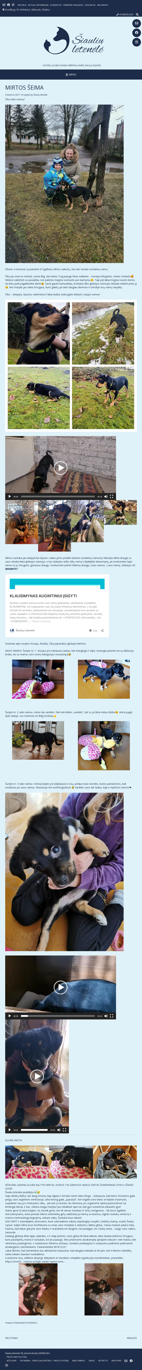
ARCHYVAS (116, 1360)
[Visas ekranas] (111, 496)
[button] (61, 468)
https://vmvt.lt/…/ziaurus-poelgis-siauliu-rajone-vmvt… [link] (35, 1261)
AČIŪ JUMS (11, 1360)
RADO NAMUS (78, 1360)
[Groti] (9, 496)
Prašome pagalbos (73, 5)
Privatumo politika (17, 1357)
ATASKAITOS (56, 5)
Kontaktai (90, 5)
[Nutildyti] (106, 496)
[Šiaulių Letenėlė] (71, 40)
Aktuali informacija (38, 5)
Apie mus (22, 5)
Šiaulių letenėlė (40, 94)
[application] (60, 468)
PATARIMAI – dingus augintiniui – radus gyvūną (44, 1360)
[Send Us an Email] (136, 23)
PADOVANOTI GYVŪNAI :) (26, 1322)
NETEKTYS (103, 1360)
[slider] (58, 496)
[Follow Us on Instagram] (136, 42)
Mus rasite (102, 5)
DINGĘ (92, 1360)
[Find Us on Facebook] (136, 32)
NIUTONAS (11, 1338)
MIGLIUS (132, 1338)
